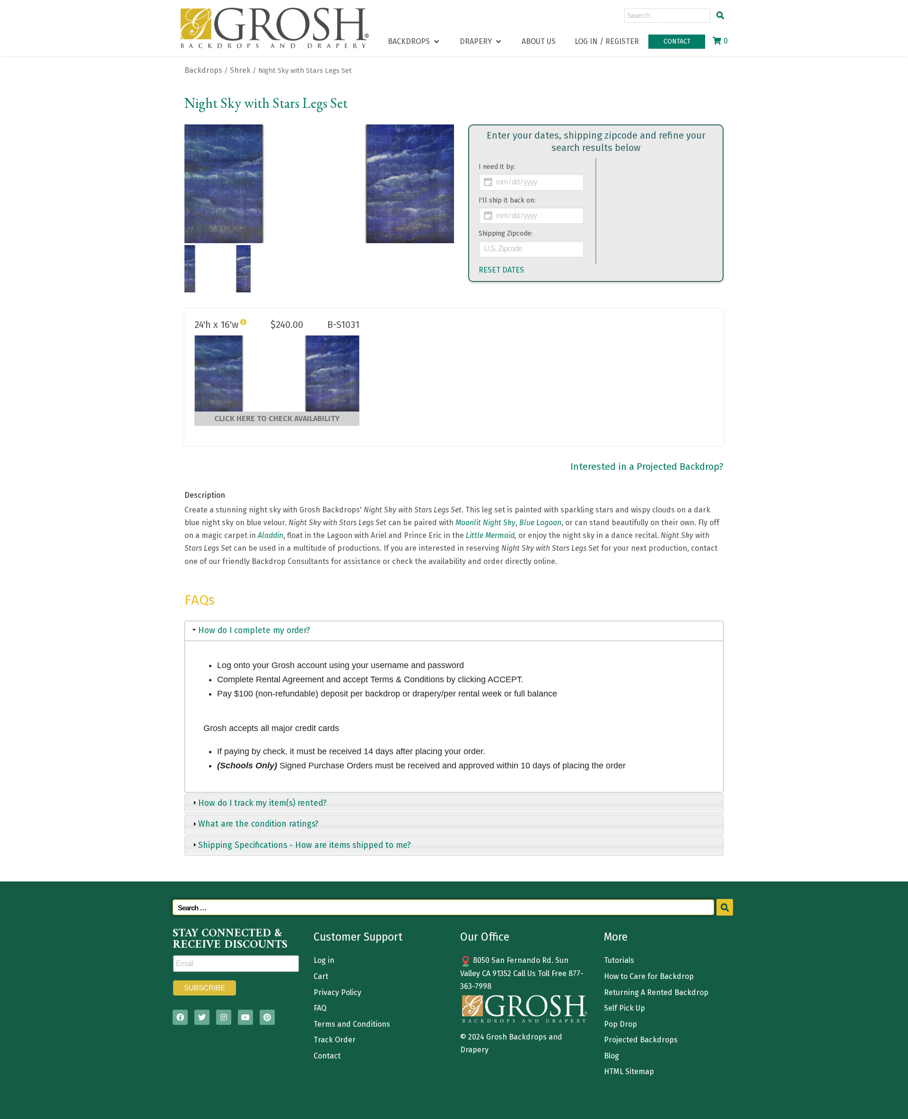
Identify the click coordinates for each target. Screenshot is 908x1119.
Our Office (484, 936)
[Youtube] (245, 1017)
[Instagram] (223, 1017)
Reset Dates (501, 269)
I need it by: (497, 167)
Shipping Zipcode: (506, 233)
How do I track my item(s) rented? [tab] (262, 803)
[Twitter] (202, 1017)
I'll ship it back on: (507, 200)
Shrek (240, 70)
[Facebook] (180, 1017)
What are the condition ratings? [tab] (258, 824)
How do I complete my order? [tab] (254, 630)
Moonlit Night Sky (485, 522)
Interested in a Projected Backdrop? (647, 466)
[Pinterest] (267, 1017)
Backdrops (203, 70)
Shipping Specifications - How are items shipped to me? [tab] (304, 845)
